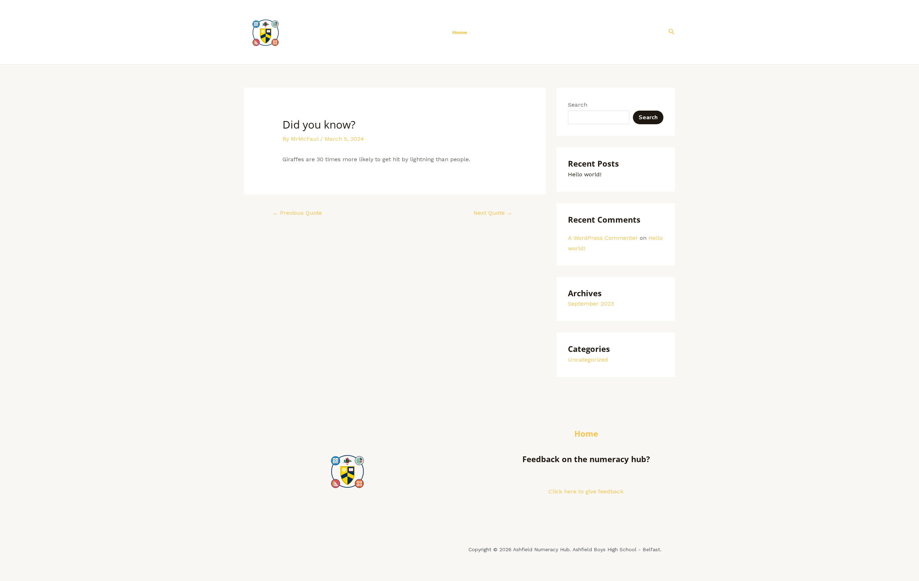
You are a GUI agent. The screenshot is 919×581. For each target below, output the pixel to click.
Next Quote (493, 212)
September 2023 (591, 303)
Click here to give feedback (586, 491)
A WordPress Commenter (603, 237)
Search (577, 104)
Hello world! (584, 174)
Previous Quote (297, 212)
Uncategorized (588, 359)
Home (459, 32)
